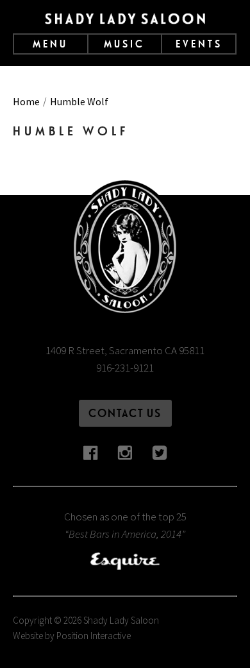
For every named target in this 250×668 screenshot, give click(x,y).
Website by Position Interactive (72, 635)
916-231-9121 (125, 368)
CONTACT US (125, 413)
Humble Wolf (79, 101)
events (199, 44)
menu (50, 44)
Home (26, 101)
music (124, 44)
